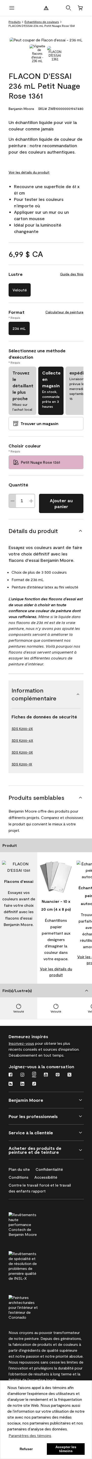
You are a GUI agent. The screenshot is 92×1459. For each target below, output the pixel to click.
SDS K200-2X (22, 729)
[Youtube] (46, 1075)
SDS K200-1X (22, 764)
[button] (68, 8)
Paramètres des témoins (30, 1435)
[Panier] (80, 8)
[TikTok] (34, 1084)
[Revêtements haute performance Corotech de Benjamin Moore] (32, 1223)
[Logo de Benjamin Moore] (46, 8)
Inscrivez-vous (21, 1043)
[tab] (37, 53)
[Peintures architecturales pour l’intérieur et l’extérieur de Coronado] (32, 1306)
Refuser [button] (26, 1449)
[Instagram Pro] (34, 1075)
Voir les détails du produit (29, 172)
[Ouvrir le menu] (12, 8)
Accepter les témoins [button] (65, 1449)
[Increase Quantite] (31, 500)
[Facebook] (11, 1075)
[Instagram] (22, 1075)
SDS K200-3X (22, 752)
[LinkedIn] (22, 1084)
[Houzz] (11, 1084)
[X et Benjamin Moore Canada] (69, 1075)
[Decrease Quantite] (12, 500)
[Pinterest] (58, 1075)
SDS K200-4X (22, 740)
